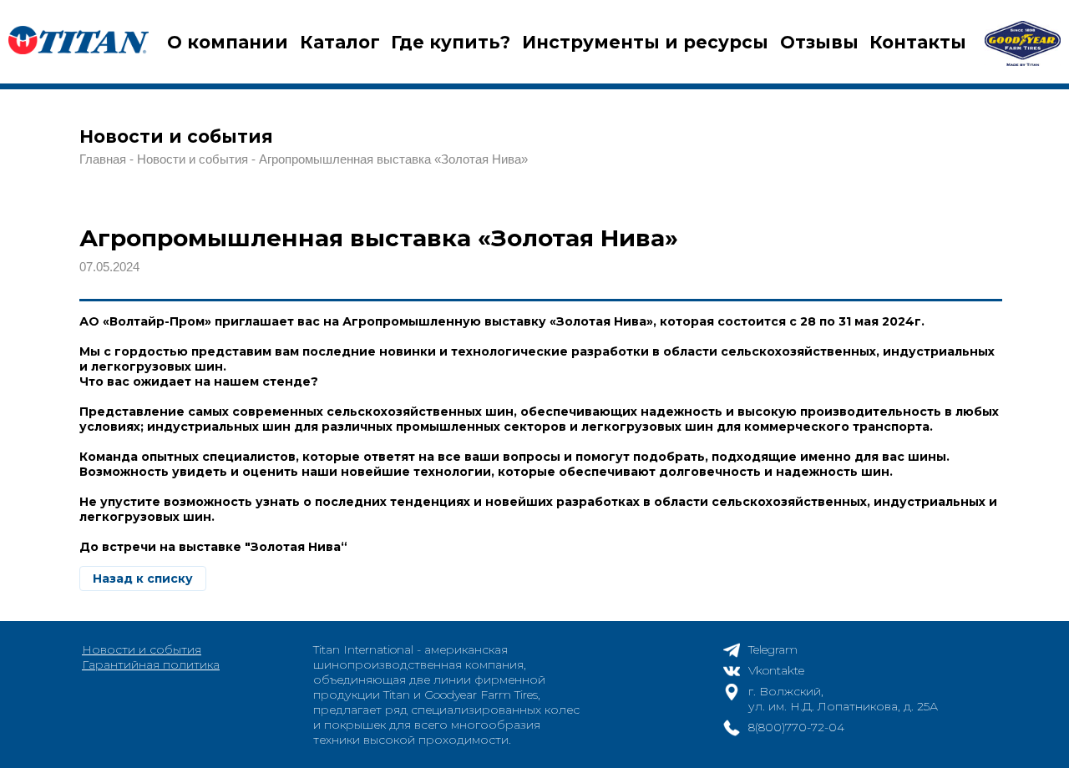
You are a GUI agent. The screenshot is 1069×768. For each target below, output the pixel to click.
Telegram (773, 649)
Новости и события (141, 649)
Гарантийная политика (151, 664)
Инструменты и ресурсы (645, 42)
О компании (227, 42)
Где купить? (450, 42)
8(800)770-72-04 (796, 727)
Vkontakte (776, 670)
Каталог (340, 42)
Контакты (917, 42)
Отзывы (819, 42)
